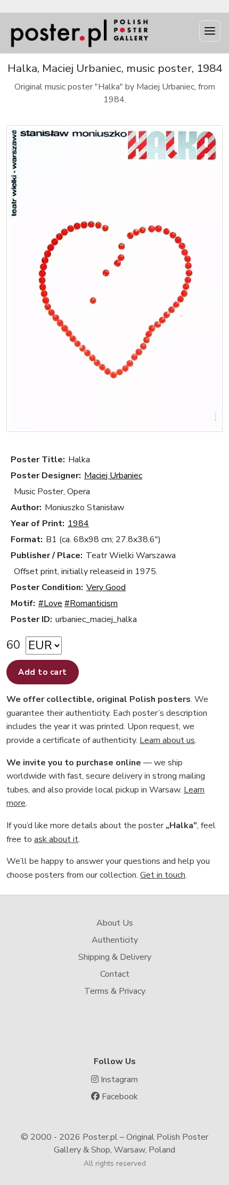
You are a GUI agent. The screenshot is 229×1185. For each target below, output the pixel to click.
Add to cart (42, 672)
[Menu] (209, 31)
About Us (114, 923)
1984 (78, 523)
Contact (114, 974)
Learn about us (167, 740)
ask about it (56, 839)
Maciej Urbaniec (113, 475)
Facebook (119, 1096)
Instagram (118, 1079)
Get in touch (162, 875)
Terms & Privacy (114, 991)
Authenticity (115, 940)
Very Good (106, 587)
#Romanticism (91, 603)
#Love (50, 603)
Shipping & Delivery (114, 957)
